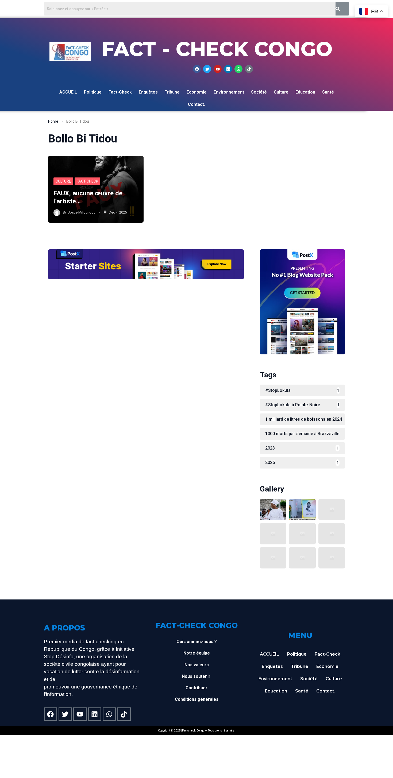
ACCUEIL (68, 92)
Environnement (229, 92)
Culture (281, 92)
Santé (328, 92)
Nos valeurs (196, 664)
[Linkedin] (228, 69)
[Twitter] (207, 69)
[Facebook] (197, 69)
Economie (197, 92)
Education (305, 92)
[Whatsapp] (238, 69)
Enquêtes (148, 92)
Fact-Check (120, 92)
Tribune (172, 92)
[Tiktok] (249, 69)
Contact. (196, 104)
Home (53, 121)
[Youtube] (218, 69)
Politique (93, 92)
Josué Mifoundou (81, 212)
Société (259, 92)
